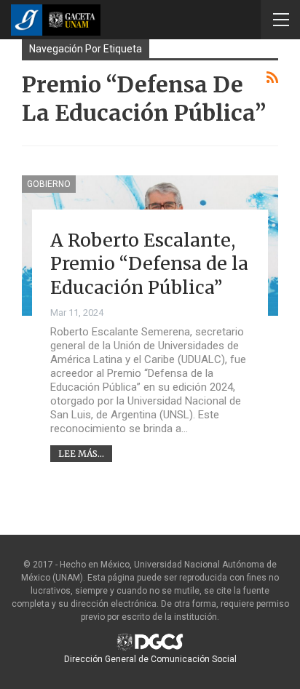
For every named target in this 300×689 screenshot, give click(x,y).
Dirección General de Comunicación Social (150, 659)
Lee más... (81, 453)
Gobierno (49, 184)
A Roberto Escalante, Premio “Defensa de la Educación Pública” (149, 263)
